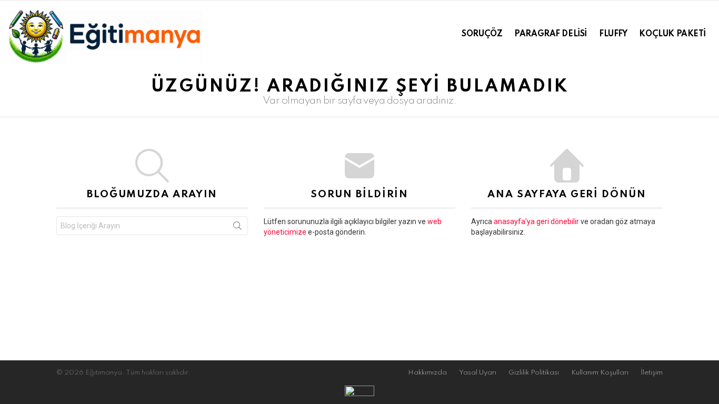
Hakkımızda (427, 372)
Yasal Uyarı (477, 372)
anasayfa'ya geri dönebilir (537, 221)
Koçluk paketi (672, 34)
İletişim (652, 372)
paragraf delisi (550, 34)
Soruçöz (482, 34)
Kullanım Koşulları (599, 372)
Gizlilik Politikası (533, 372)
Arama (237, 227)
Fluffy (613, 34)
